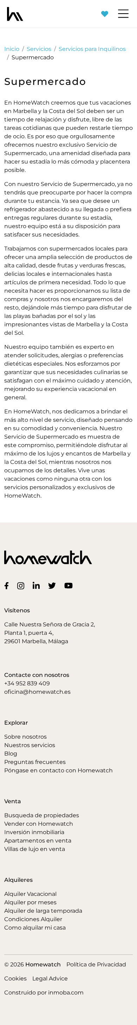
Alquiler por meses (30, 902)
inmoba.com (66, 992)
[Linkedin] (38, 585)
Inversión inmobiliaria (34, 832)
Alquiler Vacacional (30, 894)
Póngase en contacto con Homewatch (58, 770)
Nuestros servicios (29, 745)
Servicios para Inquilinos (92, 49)
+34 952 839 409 (27, 683)
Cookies (15, 978)
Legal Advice (50, 978)
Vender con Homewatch (38, 823)
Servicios (39, 49)
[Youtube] (70, 585)
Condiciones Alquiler (33, 919)
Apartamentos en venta (37, 840)
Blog (10, 753)
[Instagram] (22, 585)
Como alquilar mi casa (35, 927)
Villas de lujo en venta (34, 849)
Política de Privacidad (96, 964)
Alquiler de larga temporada (43, 910)
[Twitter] (53, 585)
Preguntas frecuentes (35, 762)
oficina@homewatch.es (37, 691)
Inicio (11, 49)
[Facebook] (8, 585)
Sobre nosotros (25, 736)
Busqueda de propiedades (41, 815)
